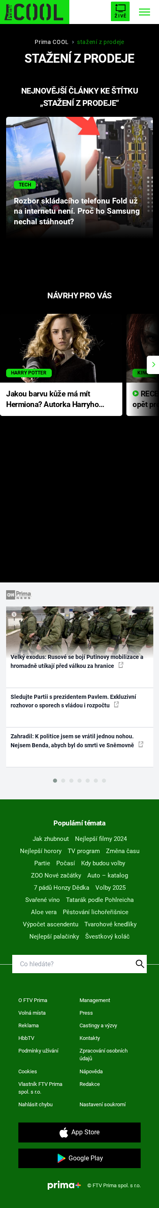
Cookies (27, 1071)
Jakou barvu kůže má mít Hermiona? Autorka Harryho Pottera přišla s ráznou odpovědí (52, 400)
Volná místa (32, 1013)
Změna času (122, 851)
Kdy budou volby (103, 863)
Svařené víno (42, 900)
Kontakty (90, 1038)
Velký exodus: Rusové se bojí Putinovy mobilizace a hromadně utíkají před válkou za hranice (77, 661)
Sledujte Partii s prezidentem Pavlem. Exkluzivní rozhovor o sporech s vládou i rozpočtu (73, 701)
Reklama (28, 1025)
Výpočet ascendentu (50, 924)
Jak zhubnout (51, 839)
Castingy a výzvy (98, 1025)
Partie (42, 863)
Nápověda (91, 1071)
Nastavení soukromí (103, 1104)
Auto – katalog (107, 875)
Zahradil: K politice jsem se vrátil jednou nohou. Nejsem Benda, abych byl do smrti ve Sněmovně (73, 740)
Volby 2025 (110, 887)
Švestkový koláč (107, 936)
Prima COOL (52, 42)
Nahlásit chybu (35, 1104)
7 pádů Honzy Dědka (61, 887)
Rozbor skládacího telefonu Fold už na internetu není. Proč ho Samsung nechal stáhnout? (77, 212)
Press (86, 1013)
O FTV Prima (32, 1000)
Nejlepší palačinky (54, 936)
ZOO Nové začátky (56, 875)
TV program (84, 851)
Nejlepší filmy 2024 (101, 839)
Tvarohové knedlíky (110, 924)
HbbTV (26, 1038)
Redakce (90, 1084)
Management (95, 1000)
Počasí (65, 863)
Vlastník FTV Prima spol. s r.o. (40, 1088)
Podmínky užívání (38, 1051)
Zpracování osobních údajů (104, 1055)
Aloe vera (44, 912)
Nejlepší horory (41, 851)
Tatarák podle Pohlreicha (100, 900)
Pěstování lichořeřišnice (95, 912)
